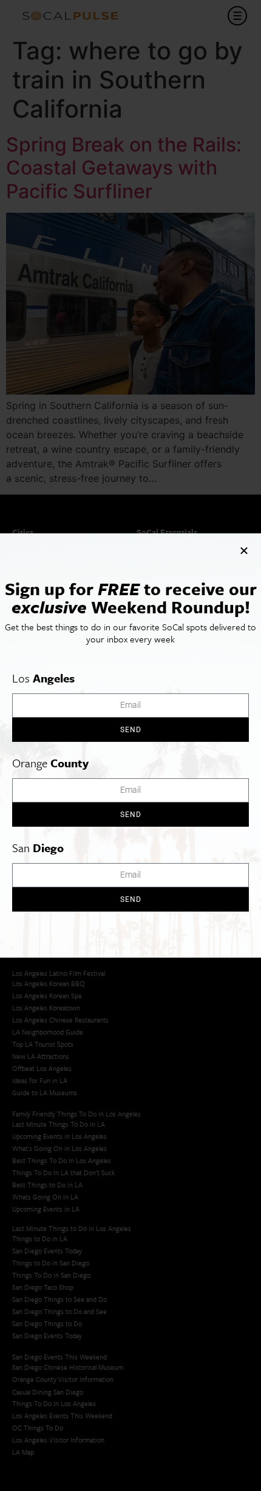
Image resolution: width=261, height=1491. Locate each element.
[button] (244, 550)
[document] (130, 745)
